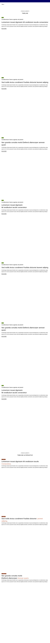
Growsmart (22, 639)
